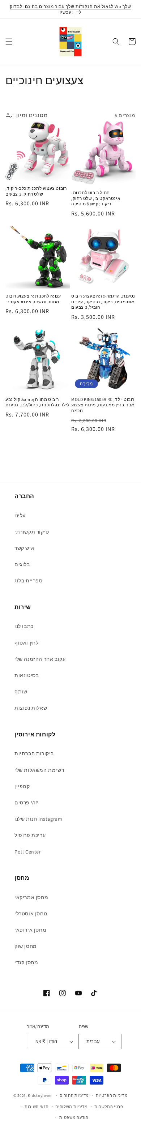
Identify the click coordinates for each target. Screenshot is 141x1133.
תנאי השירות (37, 1106)
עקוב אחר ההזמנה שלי (39, 659)
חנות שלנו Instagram (38, 819)
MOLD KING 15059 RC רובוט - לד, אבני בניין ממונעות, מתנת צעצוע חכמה (102, 405)
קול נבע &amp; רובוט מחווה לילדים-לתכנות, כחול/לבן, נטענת (37, 402)
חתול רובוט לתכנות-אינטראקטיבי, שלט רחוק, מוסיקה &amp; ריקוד (95, 198)
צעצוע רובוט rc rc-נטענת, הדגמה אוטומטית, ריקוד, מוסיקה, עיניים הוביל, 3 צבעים (103, 301)
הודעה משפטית (73, 1117)
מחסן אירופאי (30, 930)
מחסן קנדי (26, 962)
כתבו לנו (24, 626)
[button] (9, 42)
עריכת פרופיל (30, 835)
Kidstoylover (40, 1095)
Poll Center (27, 851)
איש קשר (24, 548)
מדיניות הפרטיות (112, 1095)
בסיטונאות (26, 675)
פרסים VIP (26, 802)
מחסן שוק (25, 946)
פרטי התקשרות (108, 1106)
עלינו (20, 515)
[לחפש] (116, 42)
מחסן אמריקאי (31, 897)
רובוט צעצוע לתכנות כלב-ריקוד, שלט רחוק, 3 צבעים (36, 191)
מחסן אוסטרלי (30, 913)
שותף (20, 691)
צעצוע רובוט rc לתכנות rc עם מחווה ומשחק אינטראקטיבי (33, 298)
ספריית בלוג (28, 580)
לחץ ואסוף (26, 643)
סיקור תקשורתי (31, 532)
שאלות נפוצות (30, 708)
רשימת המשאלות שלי (39, 770)
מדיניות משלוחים (71, 1106)
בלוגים (22, 564)
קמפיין (22, 786)
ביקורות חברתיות (34, 753)
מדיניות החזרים (74, 1095)
